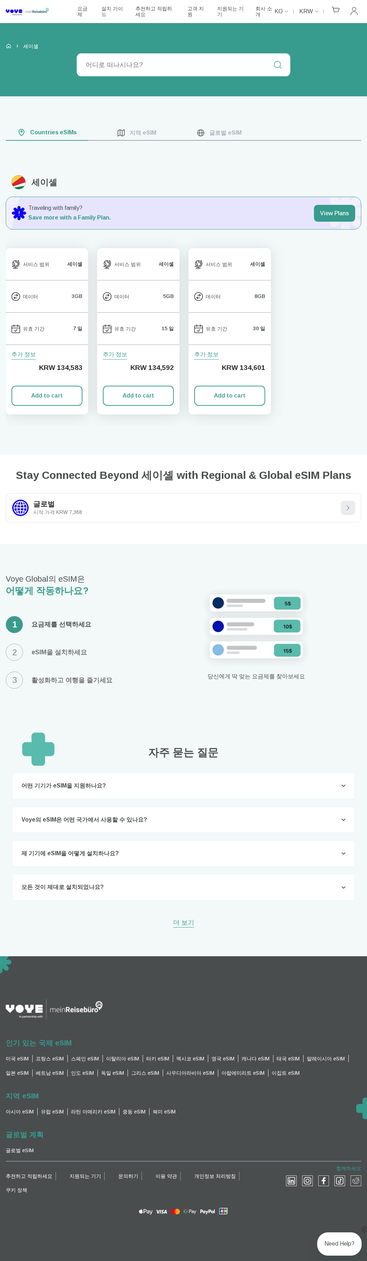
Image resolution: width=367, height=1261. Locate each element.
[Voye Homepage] (34, 11)
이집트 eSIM (286, 1073)
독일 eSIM (112, 1073)
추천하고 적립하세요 (153, 11)
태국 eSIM (288, 1059)
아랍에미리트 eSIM (242, 1073)
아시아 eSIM (20, 1112)
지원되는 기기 (230, 11)
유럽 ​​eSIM (52, 1112)
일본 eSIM (17, 1073)
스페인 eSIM (85, 1059)
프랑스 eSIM (50, 1059)
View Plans (334, 213)
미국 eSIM (17, 1059)
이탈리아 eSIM (122, 1059)
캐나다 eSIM (256, 1059)
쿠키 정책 (16, 1190)
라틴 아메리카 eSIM (93, 1112)
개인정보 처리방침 (215, 1176)
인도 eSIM (82, 1073)
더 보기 (183, 923)
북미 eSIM (164, 1112)
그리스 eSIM (145, 1073)
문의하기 (128, 1176)
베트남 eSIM (50, 1073)
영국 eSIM (222, 1059)
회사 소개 (264, 11)
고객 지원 (195, 11)
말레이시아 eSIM (326, 1059)
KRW (306, 11)
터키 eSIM (157, 1059)
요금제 (82, 11)
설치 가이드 (112, 11)
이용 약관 (166, 1176)
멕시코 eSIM (190, 1059)
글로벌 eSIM (20, 1150)
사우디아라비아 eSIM (190, 1073)
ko (279, 11)
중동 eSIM (134, 1112)
